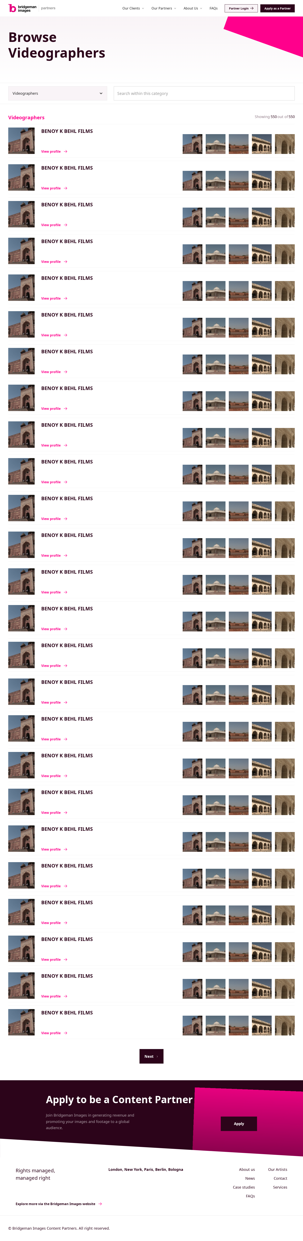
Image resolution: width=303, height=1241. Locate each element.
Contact (280, 1178)
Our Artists (277, 1169)
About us (247, 1169)
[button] (133, 8)
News (250, 1178)
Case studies (244, 1187)
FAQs (214, 8)
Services (280, 1187)
